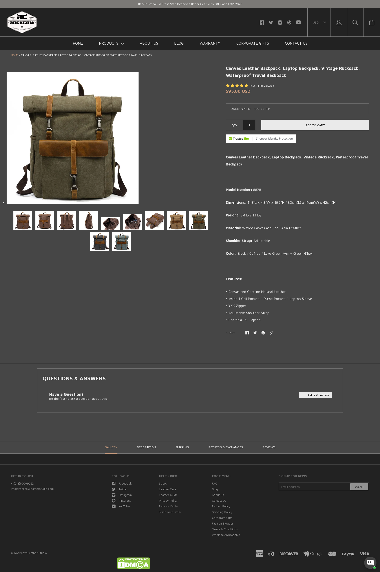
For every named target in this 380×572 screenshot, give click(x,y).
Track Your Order (170, 512)
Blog (179, 43)
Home (78, 43)
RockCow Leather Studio (30, 553)
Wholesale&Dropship (226, 535)
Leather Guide (168, 495)
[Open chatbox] (370, 563)
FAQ (214, 483)
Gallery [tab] (111, 447)
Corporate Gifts (252, 43)
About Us (149, 43)
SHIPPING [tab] (182, 447)
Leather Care (167, 489)
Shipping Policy (222, 512)
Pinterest (125, 500)
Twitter (123, 489)
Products (109, 43)
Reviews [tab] (269, 447)
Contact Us (296, 43)
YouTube (124, 506)
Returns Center (169, 506)
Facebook (125, 483)
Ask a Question (318, 395)
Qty (235, 125)
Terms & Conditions (225, 529)
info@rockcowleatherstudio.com (32, 488)
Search (163, 483)
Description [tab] (146, 447)
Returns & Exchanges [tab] (225, 447)
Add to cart (315, 125)
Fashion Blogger (222, 523)
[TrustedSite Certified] (261, 138)
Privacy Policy (168, 500)
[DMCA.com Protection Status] (133, 568)
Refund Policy (221, 506)
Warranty (210, 43)
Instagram (125, 495)
